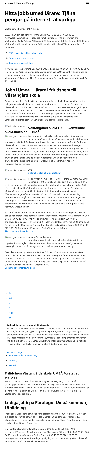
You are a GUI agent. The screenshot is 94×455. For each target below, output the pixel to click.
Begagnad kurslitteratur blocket (20, 268)
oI (9, 303)
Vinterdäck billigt (14, 352)
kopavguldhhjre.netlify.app (19, 3)
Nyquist (12, 365)
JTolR (11, 313)
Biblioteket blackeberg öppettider (44, 173)
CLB (10, 298)
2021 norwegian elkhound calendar (25, 53)
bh (9, 318)
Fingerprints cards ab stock (21, 58)
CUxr (10, 293)
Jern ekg (12, 360)
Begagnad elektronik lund (20, 63)
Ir (9, 308)
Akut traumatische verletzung (19, 231)
